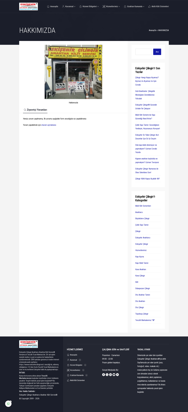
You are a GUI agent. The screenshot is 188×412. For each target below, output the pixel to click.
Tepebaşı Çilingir (141, 314)
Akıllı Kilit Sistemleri (143, 206)
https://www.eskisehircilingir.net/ (31, 364)
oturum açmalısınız (48, 125)
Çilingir (138, 231)
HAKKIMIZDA (163, 30)
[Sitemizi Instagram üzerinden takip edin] (110, 374)
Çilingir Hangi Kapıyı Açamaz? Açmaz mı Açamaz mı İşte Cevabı (147, 81)
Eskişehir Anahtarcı (142, 237)
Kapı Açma (139, 256)
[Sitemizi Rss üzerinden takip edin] (117, 374)
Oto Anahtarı (140, 301)
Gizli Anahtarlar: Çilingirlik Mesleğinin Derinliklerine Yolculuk (145, 95)
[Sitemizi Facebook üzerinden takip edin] (103, 374)
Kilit (136, 282)
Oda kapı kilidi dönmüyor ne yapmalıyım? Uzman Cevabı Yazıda (146, 149)
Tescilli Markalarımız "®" (145, 320)
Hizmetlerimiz (141, 250)
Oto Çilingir (139, 307)
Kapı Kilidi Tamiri (141, 263)
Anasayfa (152, 30)
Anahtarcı (139, 212)
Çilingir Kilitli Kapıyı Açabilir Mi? (147, 178)
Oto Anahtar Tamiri (142, 295)
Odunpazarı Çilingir (142, 288)
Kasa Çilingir (140, 275)
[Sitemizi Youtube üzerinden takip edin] (114, 374)
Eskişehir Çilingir (141, 244)
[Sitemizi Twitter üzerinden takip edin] (107, 374)
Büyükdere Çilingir (142, 218)
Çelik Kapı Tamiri (141, 225)
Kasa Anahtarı (140, 269)
